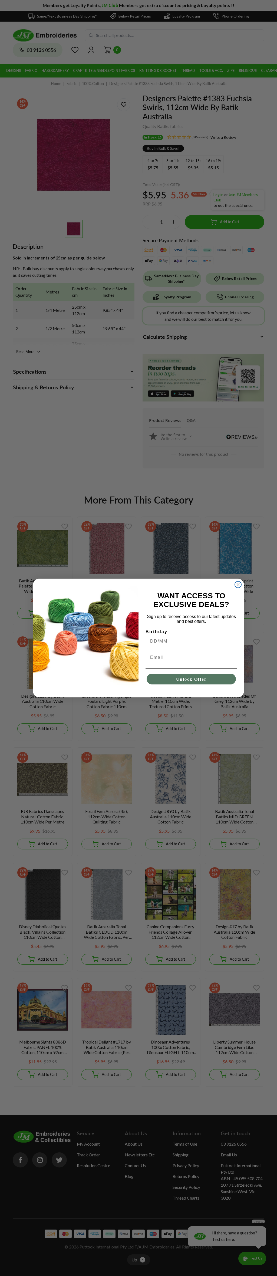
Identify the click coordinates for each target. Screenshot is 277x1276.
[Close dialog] (238, 584)
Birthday (156, 631)
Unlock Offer (191, 679)
